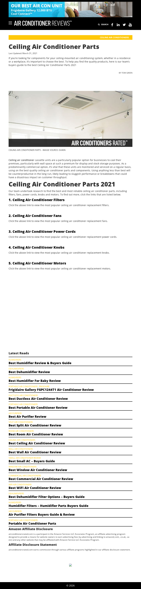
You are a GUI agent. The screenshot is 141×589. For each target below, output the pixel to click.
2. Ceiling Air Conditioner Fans (35, 215)
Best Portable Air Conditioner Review (38, 407)
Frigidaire (44, 386)
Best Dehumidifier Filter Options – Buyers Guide (47, 497)
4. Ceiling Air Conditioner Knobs (36, 247)
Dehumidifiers (16, 368)
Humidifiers (15, 359)
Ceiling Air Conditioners (114, 37)
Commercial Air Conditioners (25, 475)
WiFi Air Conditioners (20, 484)
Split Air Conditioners (21, 422)
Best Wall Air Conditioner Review (35, 452)
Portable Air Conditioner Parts (32, 523)
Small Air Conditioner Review (25, 457)
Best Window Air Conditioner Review (38, 470)
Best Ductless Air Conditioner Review (38, 399)
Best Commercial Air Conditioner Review (41, 479)
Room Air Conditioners (21, 431)
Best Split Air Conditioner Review (35, 425)
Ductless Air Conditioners (23, 395)
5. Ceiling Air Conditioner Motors (37, 263)
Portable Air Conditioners (23, 386)
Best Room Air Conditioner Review (36, 434)
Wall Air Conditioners (21, 448)
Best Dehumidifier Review (29, 372)
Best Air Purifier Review (27, 416)
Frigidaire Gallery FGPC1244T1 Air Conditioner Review (51, 390)
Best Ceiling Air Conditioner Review (37, 443)
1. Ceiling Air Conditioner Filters (37, 199)
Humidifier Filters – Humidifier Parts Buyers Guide (48, 506)
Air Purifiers (15, 413)
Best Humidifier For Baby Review (35, 381)
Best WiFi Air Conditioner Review (35, 488)
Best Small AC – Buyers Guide (32, 461)
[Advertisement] (70, 309)
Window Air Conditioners (23, 466)
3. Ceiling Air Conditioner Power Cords (42, 231)
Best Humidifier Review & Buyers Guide (40, 363)
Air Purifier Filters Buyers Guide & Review (42, 514)
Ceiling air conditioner (21, 160)
